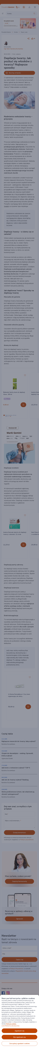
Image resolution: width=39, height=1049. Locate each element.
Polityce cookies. (11, 1024)
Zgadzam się (19, 1031)
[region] (19, 1022)
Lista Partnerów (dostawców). (11, 1026)
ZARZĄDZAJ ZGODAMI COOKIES (19, 1043)
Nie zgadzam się (19, 1037)
